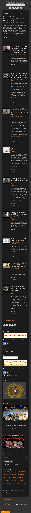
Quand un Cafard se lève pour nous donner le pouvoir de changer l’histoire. (19, 75)
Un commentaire (23, 54)
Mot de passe (6, 355)
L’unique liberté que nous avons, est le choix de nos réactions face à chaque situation (15, 19)
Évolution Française (10, 493)
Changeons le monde (14, 503)
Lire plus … (16, 34)
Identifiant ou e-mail (8, 351)
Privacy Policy (6, 341)
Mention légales (7, 499)
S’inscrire (17, 375)
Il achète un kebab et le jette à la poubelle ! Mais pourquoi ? (19, 214)
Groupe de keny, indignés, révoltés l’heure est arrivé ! (19, 180)
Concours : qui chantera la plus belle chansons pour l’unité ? (18, 288)
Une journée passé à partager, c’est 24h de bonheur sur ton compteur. (19, 265)
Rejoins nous (8, 461)
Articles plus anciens (8, 320)
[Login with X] (7, 343)
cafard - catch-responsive (21, 504)
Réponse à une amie (17, 148)
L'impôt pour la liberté (11, 428)
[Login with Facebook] (4, 343)
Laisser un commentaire (19, 22)
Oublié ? (13, 375)
